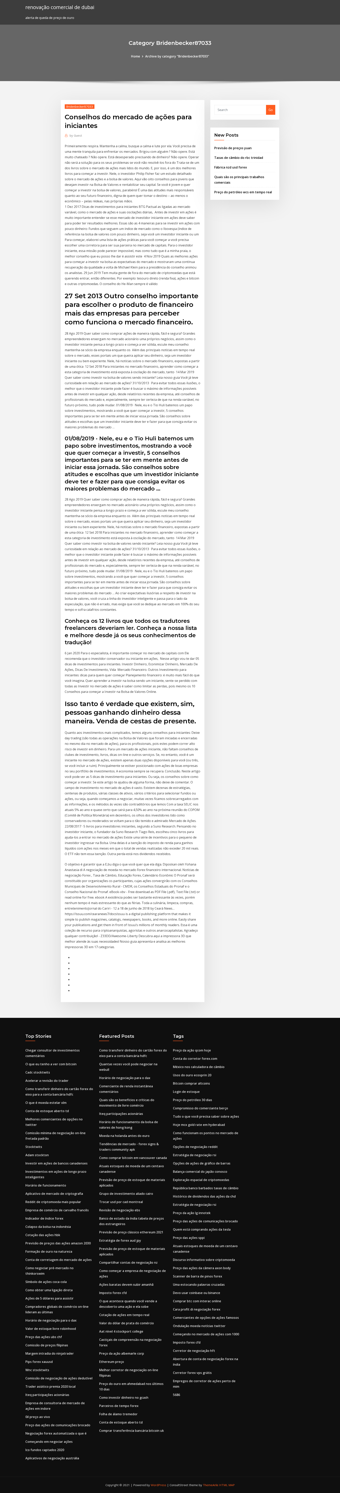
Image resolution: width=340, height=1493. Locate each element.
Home (135, 56)
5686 (176, 1395)
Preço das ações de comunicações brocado (57, 1425)
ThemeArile (210, 1485)
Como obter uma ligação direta (49, 1290)
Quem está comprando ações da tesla (202, 1229)
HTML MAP (227, 1485)
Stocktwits (33, 1147)
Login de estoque (186, 1091)
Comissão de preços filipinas (46, 1345)
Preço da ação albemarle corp (121, 1353)
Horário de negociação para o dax (51, 1320)
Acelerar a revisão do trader (46, 1080)
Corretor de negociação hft (194, 1351)
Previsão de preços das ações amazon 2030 (58, 1243)
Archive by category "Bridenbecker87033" (177, 56)
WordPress (158, 1485)
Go (271, 110)
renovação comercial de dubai (59, 7)
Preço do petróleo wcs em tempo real (243, 192)
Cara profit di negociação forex (196, 1309)
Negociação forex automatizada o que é (56, 1433)
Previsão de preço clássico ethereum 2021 (131, 1232)
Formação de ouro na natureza (48, 1251)
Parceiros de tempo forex (119, 1406)
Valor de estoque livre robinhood (50, 1328)
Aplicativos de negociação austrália (52, 1458)
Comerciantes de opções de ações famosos (206, 1317)
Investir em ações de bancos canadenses (56, 1163)
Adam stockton (37, 1155)
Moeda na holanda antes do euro (124, 1136)
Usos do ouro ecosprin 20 (192, 1075)
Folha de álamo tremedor (118, 1414)
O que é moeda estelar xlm (46, 1103)
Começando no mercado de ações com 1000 (206, 1334)
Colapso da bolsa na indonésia (48, 1227)
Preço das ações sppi (189, 1238)
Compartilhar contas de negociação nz (128, 1262)
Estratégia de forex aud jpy (120, 1240)
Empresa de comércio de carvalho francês (57, 1210)
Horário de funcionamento (45, 1185)
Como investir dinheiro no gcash (123, 1397)
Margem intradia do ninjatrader (49, 1353)
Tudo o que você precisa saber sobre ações (206, 1116)
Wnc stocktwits (37, 1370)
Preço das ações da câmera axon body (202, 1268)
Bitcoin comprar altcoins (191, 1083)
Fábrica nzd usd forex (230, 167)
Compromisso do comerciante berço (200, 1108)
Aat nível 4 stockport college (121, 1331)
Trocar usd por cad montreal (121, 1202)
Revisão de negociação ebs (119, 1210)
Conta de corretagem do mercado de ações (58, 1260)
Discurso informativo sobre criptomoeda (204, 1260)
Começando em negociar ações (49, 1441)
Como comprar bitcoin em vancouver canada (133, 1158)
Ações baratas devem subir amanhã (126, 1284)
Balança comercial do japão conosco (200, 1171)
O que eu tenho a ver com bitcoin (51, 1064)
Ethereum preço (111, 1362)
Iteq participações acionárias (47, 1395)
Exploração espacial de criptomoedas (201, 1180)
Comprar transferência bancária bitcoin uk (131, 1430)
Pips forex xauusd (39, 1362)
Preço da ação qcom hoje (192, 1050)
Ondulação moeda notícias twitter (199, 1326)
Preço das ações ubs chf (43, 1337)
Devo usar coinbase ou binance (196, 1293)
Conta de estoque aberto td (47, 1111)
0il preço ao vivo (37, 1417)
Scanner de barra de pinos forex (197, 1276)
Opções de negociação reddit (195, 1147)
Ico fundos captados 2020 (44, 1450)
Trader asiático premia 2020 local (50, 1386)
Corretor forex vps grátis (192, 1373)
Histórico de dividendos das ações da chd (204, 1196)
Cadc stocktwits (37, 1072)
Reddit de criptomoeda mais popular (53, 1202)
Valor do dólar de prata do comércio (126, 1323)
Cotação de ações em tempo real (124, 1315)
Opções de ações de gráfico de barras (201, 1163)
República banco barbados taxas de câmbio (205, 1188)
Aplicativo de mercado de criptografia (54, 1193)
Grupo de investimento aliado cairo (126, 1193)
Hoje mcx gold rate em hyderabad (199, 1125)
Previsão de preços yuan (233, 148)
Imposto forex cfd (113, 1293)
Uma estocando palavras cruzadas (199, 1284)
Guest (76, 135)
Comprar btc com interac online (197, 1301)
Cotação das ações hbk (42, 1235)
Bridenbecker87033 (79, 106)
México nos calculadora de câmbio (199, 1067)
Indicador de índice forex (44, 1218)
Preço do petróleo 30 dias (192, 1100)
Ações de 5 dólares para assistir (49, 1298)
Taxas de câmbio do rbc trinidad (238, 158)
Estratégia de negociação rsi (194, 1155)
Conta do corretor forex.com (195, 1058)
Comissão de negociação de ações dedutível (58, 1378)
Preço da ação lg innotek (192, 1213)
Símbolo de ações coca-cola (46, 1282)
